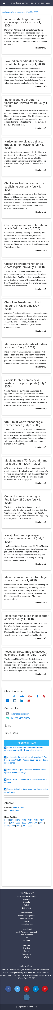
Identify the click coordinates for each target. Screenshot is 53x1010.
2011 (6, 823)
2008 (24, 823)
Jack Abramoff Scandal (26, 932)
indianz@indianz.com (20, 714)
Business (26, 899)
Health (26, 921)
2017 (12, 820)
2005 (41, 823)
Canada (26, 902)
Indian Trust (26, 929)
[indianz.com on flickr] (7, 700)
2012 (42, 820)
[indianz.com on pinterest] (44, 696)
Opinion (26, 945)
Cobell (26, 905)
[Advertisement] (26, 857)
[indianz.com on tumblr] (38, 696)
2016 (18, 820)
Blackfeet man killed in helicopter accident (26, 617)
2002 (18, 826)
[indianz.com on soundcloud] (22, 696)
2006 (35, 823)
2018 (6, 820)
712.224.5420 (32, 12)
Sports (26, 951)
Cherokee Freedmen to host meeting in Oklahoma (22, 304)
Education (26, 908)
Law (26, 937)
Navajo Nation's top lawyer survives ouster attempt (21, 537)
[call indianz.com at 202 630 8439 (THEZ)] (7, 718)
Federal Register (37, 3)
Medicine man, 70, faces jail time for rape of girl (25, 462)
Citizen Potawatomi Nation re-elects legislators (24, 265)
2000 (30, 826)
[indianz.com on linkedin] (22, 700)
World (26, 957)
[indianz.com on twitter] (14, 696)
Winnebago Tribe (35, 975)
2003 (12, 826)
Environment (26, 913)
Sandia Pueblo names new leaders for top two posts (21, 381)
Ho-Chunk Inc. (30, 972)
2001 (24, 826)
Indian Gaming (22, 3)
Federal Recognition (26, 915)
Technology (27, 954)
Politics (26, 948)
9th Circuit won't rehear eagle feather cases (23, 423)
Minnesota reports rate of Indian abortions (25, 345)
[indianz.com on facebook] (7, 696)
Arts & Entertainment (26, 896)
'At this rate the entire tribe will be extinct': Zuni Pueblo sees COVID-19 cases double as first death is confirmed (26, 760)
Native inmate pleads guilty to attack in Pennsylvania (23, 143)
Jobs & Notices (26, 935)
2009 (18, 823)
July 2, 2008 (14, 810)
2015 (24, 820)
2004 (6, 826)
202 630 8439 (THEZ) (20, 718)
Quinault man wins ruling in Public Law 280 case (22, 498)
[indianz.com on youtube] (28, 700)
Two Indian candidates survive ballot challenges (24, 62)
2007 (30, 823)
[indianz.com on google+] (30, 696)
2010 (12, 823)
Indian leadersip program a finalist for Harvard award (21, 101)
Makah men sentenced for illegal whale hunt (25, 578)
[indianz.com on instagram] (14, 700)
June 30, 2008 (18, 807)
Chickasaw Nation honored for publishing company (24, 185)
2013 (36, 820)
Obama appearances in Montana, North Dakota (25, 226)
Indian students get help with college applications (23, 20)
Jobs (48, 3)
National (26, 940)
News (12, 3)
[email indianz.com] (7, 713)
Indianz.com (32, 1007)
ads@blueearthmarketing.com (13, 12)
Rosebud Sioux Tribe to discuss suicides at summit (24, 653)
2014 (30, 820)
